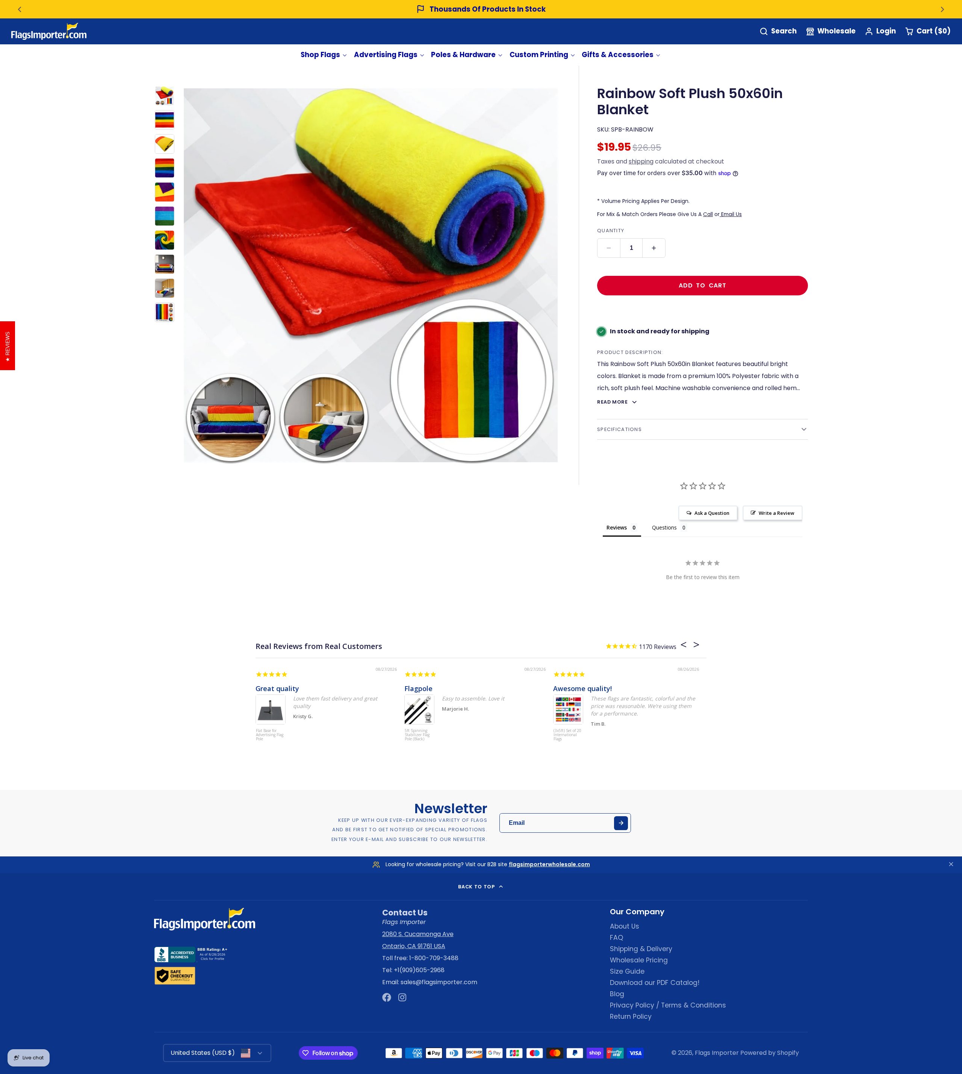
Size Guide (627, 971)
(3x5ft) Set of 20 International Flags (567, 735)
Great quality (277, 688)
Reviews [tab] (617, 527)
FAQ (616, 937)
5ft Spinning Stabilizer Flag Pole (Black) (417, 735)
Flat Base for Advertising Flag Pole (269, 735)
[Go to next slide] (942, 9)
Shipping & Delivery (641, 948)
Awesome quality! (582, 688)
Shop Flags (320, 54)
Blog (617, 994)
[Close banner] (951, 864)
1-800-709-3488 (433, 958)
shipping (641, 161)
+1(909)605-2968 (419, 970)
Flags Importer (717, 1052)
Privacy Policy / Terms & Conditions (668, 1005)
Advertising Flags (385, 54)
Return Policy (631, 1016)
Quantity (610, 230)
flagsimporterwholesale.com (549, 864)
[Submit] (621, 823)
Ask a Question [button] (711, 513)
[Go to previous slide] (19, 9)
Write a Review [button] (776, 513)
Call (708, 214)
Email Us (731, 214)
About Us (624, 926)
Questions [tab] (664, 527)
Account (880, 31)
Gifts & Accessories (617, 54)
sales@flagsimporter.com (439, 982)
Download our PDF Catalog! (655, 982)
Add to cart (702, 285)
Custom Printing (539, 54)
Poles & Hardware (463, 54)
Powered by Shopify (769, 1052)
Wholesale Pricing (639, 960)
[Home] (48, 31)
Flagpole (418, 688)
